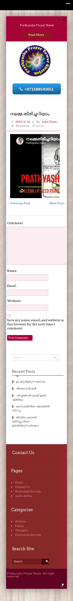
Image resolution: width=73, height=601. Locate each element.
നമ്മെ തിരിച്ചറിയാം (29, 113)
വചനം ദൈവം (23, 495)
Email (11, 286)
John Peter (49, 121)
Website (14, 301)
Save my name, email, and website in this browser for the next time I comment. (35, 324)
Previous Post (18, 203)
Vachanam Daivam (28, 491)
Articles (38, 125)
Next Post (58, 203)
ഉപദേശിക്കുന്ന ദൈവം (30, 381)
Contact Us (22, 486)
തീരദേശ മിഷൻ (26, 388)
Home (19, 482)
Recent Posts (23, 371)
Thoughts (21, 530)
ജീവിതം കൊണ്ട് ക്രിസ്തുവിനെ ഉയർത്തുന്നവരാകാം (25, 421)
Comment (15, 223)
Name (12, 271)
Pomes (19, 525)
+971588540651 (39, 89)
